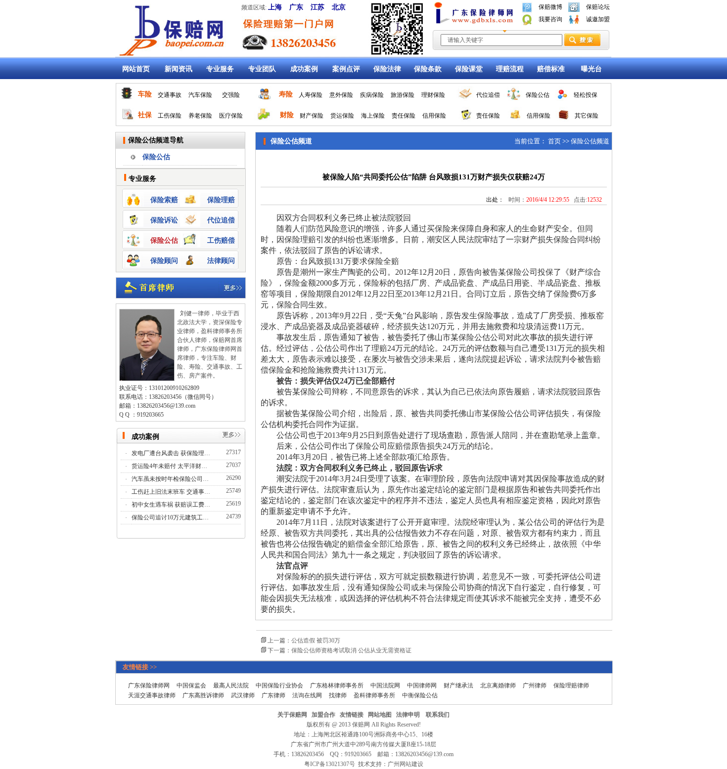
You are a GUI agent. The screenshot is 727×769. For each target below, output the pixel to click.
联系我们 (438, 714)
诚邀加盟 (598, 19)
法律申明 (408, 714)
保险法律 (387, 69)
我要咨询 (550, 19)
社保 (145, 115)
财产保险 (311, 115)
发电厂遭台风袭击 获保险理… (172, 453)
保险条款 (428, 69)
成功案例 (304, 69)
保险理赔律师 (571, 685)
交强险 (231, 94)
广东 (296, 7)
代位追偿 (488, 94)
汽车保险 (200, 94)
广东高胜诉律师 (203, 695)
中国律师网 (422, 685)
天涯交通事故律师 (152, 695)
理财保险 (433, 94)
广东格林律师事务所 (337, 685)
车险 (145, 94)
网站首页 (136, 69)
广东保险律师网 (149, 685)
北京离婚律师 (498, 685)
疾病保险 (372, 94)
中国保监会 (191, 685)
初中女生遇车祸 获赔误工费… (172, 504)
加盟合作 (323, 714)
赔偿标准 (551, 69)
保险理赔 (221, 200)
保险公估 (537, 94)
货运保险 (342, 115)
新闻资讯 (178, 69)
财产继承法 (458, 685)
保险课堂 (469, 69)
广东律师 (273, 695)
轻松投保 (585, 94)
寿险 (286, 94)
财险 (287, 115)
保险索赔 (164, 200)
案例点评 (346, 69)
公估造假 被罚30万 (315, 640)
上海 (275, 7)
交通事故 (170, 94)
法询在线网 (307, 695)
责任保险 (403, 115)
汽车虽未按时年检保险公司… (171, 478)
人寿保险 (310, 94)
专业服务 (220, 69)
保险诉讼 (164, 220)
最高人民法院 (231, 685)
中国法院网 (385, 685)
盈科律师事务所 (374, 695)
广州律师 (534, 685)
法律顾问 (221, 260)
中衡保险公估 (420, 695)
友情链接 (352, 714)
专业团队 (262, 69)
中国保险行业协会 (279, 685)
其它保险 (586, 115)
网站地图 (380, 714)
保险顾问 (164, 260)
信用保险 (434, 115)
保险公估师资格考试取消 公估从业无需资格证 (351, 650)
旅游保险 (402, 94)
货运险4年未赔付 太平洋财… (170, 466)
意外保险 (341, 94)
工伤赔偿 (221, 240)
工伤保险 (170, 115)
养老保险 (200, 115)
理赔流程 (510, 69)
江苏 (317, 7)
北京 (339, 7)
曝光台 (591, 69)
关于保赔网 (292, 714)
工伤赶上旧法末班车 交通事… (172, 491)
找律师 (338, 695)
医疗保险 (231, 115)
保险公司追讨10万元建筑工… (171, 517)
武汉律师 (243, 695)
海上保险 (373, 115)
